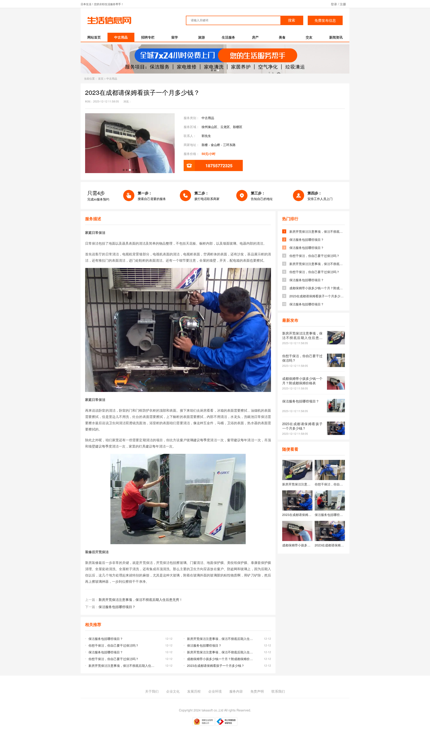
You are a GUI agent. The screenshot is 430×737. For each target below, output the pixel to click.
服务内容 (236, 691)
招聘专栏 (148, 37)
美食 (282, 37)
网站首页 (94, 37)
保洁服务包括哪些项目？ (117, 606)
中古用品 (121, 37)
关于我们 (152, 691)
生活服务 (228, 37)
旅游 (201, 37)
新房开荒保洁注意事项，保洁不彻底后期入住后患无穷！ (141, 599)
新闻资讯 (336, 37)
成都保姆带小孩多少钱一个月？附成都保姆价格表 (221, 659)
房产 (255, 37)
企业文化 (173, 691)
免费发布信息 (325, 20)
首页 (100, 78)
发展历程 (194, 691)
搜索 (291, 20)
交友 (309, 37)
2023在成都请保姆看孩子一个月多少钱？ (215, 665)
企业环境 (215, 691)
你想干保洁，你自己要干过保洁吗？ (113, 645)
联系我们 (278, 691)
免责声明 (257, 691)
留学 (174, 37)
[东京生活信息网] (109, 25)
